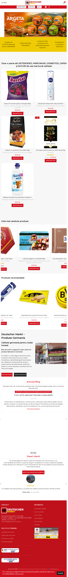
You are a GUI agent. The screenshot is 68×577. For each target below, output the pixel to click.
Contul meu (38, 521)
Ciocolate (51, 152)
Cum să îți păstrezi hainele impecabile (33, 394)
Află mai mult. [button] (19, 574)
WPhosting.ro (55, 568)
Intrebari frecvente (7, 531)
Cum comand (39, 511)
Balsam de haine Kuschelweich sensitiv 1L (17, 197)
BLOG (39, 6)
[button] (17, 113)
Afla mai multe (7, 374)
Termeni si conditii (7, 538)
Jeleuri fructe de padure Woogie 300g (17, 103)
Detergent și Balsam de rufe (25, 391)
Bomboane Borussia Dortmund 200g (34, 315)
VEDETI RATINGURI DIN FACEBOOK (33, 471)
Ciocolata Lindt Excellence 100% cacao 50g (50, 149)
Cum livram (38, 514)
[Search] (49, 7)
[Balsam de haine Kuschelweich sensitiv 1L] (17, 179)
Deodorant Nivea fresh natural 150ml (50, 103)
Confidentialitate (6, 541)
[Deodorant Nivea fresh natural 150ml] (50, 85)
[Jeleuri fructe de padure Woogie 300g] (17, 85)
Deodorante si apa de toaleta (45, 105)
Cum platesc (38, 518)
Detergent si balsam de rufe (11, 199)
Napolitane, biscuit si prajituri (23, 152)
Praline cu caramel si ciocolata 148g (17, 149)
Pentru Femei (60, 105)
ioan (32, 398)
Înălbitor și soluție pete (43, 391)
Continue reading (33, 408)
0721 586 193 (11, 519)
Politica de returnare (8, 535)
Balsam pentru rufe (27, 199)
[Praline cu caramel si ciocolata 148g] (17, 131)
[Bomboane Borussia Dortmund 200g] (34, 297)
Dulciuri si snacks (9, 105)
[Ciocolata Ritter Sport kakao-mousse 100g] (34, 240)
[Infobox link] (45, 7)
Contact (31, 6)
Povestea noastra (40, 508)
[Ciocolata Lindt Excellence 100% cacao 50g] (50, 131)
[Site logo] (33, 2)
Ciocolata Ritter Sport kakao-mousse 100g (34, 258)
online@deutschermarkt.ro (12, 521)
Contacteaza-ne (20, 374)
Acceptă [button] (60, 573)
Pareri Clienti (21, 6)
